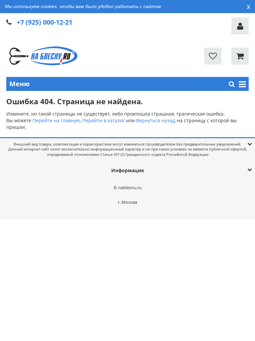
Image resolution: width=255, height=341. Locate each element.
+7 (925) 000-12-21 (44, 22)
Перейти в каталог (103, 120)
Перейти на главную (56, 120)
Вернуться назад (155, 120)
